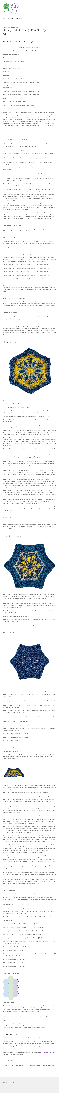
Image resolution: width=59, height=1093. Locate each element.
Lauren (17, 27)
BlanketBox (10, 1060)
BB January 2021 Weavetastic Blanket (14, 1065)
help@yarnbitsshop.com (41, 50)
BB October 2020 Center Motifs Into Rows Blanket (42, 1065)
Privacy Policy (19, 18)
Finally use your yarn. (8, 18)
